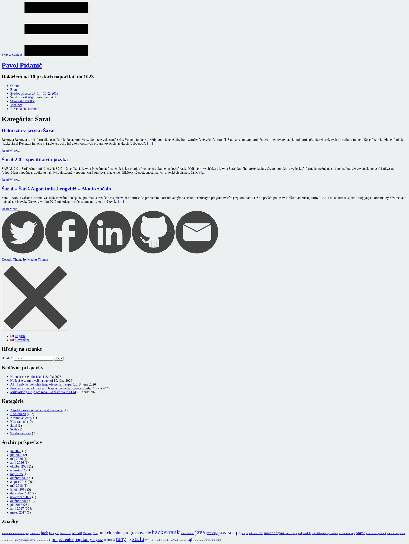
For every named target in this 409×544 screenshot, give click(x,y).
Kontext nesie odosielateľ (27, 376)
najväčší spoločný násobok (325, 533)
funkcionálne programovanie (124, 532)
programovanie (43, 540)
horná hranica (187, 533)
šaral (218, 539)
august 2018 (18, 482)
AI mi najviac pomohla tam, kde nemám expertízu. (44, 384)
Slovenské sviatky (22, 101)
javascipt (211, 533)
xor (213, 539)
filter (95, 533)
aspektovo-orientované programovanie (21, 533)
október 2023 (19, 478)
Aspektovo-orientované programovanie (36, 410)
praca (402, 533)
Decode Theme (12, 259)
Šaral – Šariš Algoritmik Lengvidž (33, 97)
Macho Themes (37, 259)
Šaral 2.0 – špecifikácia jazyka (35, 159)
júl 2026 (15, 451)
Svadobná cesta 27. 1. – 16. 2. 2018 (34, 93)
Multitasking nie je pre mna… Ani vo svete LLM (43, 392)
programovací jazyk (25, 539)
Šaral (13, 425)
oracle (360, 533)
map (294, 533)
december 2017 (20, 493)
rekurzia (109, 539)
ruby (121, 539)
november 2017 (20, 497)
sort (147, 539)
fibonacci (87, 533)
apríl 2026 (17, 462)
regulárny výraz (89, 539)
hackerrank (166, 532)
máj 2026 (16, 459)
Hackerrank (18, 414)
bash (44, 533)
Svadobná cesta (20, 433)
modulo (307, 533)
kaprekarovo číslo (254, 533)
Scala (13, 429)
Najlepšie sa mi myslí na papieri (31, 380)
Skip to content (12, 54)
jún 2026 (16, 455)
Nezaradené (18, 421)
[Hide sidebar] (35, 298)
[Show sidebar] (56, 29)
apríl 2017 (17, 508)
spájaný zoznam (179, 540)
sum (201, 540)
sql (189, 539)
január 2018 (18, 489)
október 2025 (19, 466)
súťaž (207, 539)
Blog (13, 89)
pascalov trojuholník (376, 533)
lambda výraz (274, 533)
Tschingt (16, 105)
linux (288, 533)
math (300, 533)
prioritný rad (8, 540)
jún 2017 (16, 505)
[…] (150, 143)
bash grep (54, 533)
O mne (14, 86)
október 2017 (19, 501)
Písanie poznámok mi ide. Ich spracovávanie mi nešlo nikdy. (50, 388)
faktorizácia (65, 533)
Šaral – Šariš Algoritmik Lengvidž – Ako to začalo (56, 188)
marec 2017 (18, 512)
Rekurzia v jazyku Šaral (28, 130)
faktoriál (77, 533)
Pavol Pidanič (22, 65)
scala (138, 539)
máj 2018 (16, 485)
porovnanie (393, 533)
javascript (229, 532)
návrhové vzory (347, 533)
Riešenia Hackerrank (24, 109)
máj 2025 (16, 474)
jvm (243, 533)
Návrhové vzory (21, 418)
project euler (63, 539)
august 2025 (18, 470)
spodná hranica (162, 540)
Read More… (11, 151)
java (200, 532)
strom (196, 540)
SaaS (129, 540)
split (152, 540)
